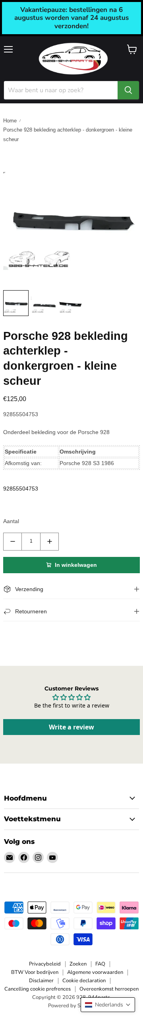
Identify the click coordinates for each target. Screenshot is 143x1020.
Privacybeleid (45, 964)
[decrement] (12, 541)
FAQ (100, 964)
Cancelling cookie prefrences (37, 989)
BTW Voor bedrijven (34, 972)
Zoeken (78, 964)
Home (10, 121)
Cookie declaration (84, 980)
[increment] (49, 541)
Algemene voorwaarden (95, 972)
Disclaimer (41, 980)
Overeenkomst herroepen (109, 989)
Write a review (71, 727)
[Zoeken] (128, 90)
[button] (108, 1005)
